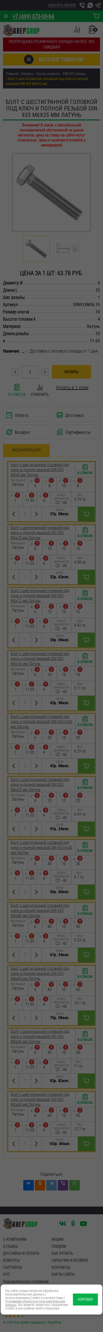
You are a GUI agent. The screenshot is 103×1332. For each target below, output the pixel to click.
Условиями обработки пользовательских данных (35, 1303)
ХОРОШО (85, 1299)
